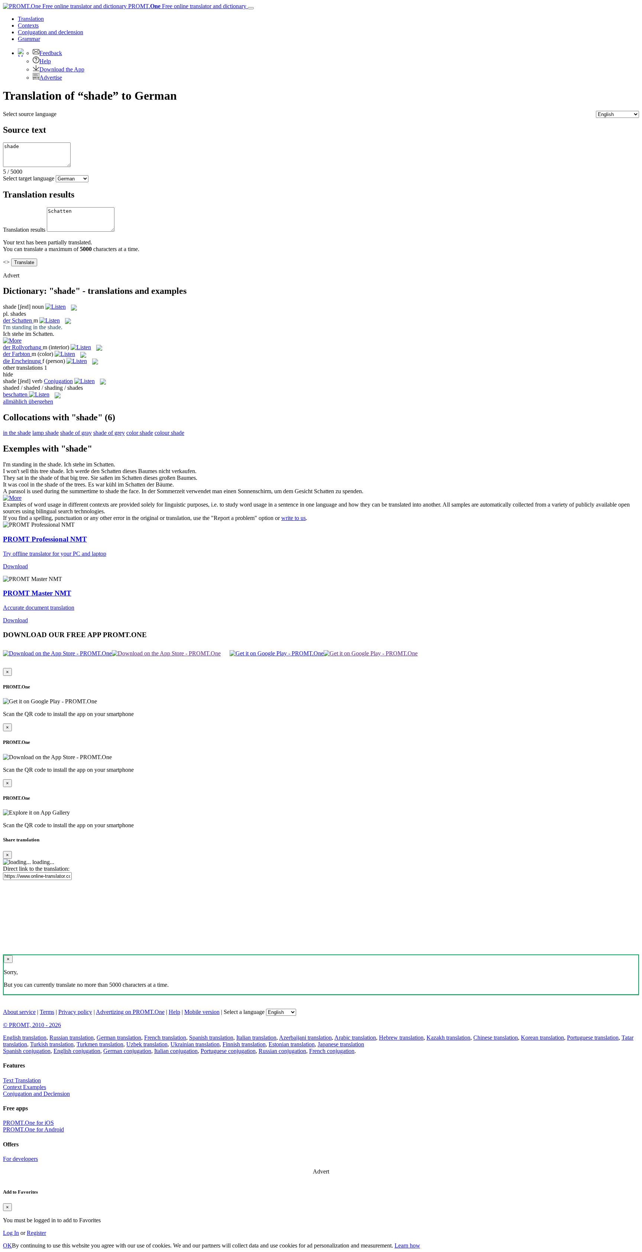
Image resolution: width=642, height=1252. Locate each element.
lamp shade (45, 433)
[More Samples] (12, 340)
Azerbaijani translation (305, 1037)
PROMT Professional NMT (45, 539)
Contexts (28, 25)
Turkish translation (52, 1044)
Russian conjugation (282, 1051)
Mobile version (202, 1012)
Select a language (244, 1012)
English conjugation (77, 1051)
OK (7, 1245)
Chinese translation (495, 1037)
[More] (12, 498)
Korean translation (542, 1037)
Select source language (29, 114)
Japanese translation (341, 1044)
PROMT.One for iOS (28, 1123)
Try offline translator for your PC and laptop (54, 553)
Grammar (29, 39)
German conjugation (127, 1051)
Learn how (407, 1245)
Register (36, 1233)
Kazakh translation (448, 1037)
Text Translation (22, 1080)
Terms (47, 1012)
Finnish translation (244, 1044)
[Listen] (55, 307)
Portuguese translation (593, 1037)
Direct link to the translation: (36, 869)
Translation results (24, 230)
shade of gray (76, 433)
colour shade (169, 433)
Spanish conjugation (27, 1051)
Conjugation (50, 32)
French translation (165, 1037)
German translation (119, 1037)
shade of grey (109, 433)
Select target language (28, 178)
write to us (293, 518)
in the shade (17, 433)
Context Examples (24, 1087)
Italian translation (256, 1037)
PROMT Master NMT (37, 593)
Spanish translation (211, 1037)
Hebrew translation (401, 1037)
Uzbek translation (147, 1044)
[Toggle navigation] (251, 8)
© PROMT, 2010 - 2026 (32, 1025)
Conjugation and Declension (36, 1094)
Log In (11, 1233)
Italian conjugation (176, 1051)
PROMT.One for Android (33, 1129)
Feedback (50, 53)
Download (15, 566)
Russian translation (71, 1037)
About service (19, 1012)
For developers (20, 1159)
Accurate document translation (38, 607)
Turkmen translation (100, 1044)
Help (45, 61)
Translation (31, 19)
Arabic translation (355, 1037)
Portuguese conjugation (228, 1051)
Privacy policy (75, 1012)
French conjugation (331, 1051)
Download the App (61, 69)
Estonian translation (292, 1044)
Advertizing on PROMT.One (130, 1012)
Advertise (50, 77)
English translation (24, 1037)
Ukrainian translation (195, 1044)
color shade (139, 433)
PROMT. (186, 6)
